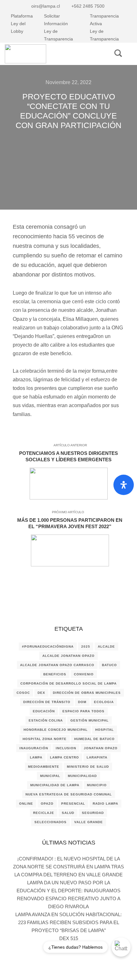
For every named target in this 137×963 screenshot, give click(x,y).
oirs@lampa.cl (45, 6)
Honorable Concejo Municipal (56, 729)
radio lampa (105, 803)
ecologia (104, 702)
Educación (44, 711)
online (26, 803)
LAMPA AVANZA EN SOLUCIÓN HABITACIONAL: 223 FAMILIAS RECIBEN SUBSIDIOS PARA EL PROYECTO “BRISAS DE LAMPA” (68, 922)
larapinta (97, 757)
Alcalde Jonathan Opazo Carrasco (57, 665)
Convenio (84, 674)
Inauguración (33, 748)
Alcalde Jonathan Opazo (68, 656)
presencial (73, 803)
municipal (50, 776)
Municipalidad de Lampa (54, 785)
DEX (41, 692)
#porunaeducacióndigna (48, 646)
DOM (82, 702)
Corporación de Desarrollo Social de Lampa (68, 683)
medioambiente (43, 766)
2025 (85, 646)
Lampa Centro (64, 757)
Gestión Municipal (89, 720)
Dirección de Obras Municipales (87, 692)
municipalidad (82, 776)
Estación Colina (46, 720)
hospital (104, 729)
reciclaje (43, 813)
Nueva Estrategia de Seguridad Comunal (68, 794)
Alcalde (106, 646)
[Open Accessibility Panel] (123, 485)
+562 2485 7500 (88, 6)
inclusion (66, 748)
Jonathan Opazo (101, 748)
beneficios (54, 674)
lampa (36, 757)
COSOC (23, 692)
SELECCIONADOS (50, 822)
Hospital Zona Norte (45, 739)
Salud (68, 813)
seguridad (93, 813)
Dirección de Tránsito (46, 702)
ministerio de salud (88, 766)
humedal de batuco (94, 739)
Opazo (47, 803)
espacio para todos (83, 711)
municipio (97, 785)
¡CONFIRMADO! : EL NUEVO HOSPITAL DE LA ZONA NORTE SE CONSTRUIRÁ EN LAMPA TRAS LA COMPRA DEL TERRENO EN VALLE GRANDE (68, 866)
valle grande (88, 822)
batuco (109, 665)
